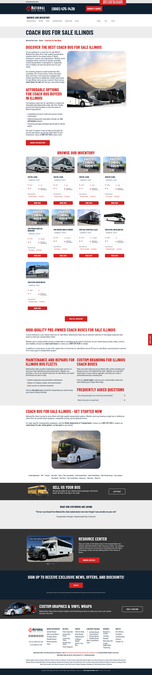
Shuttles (76, 652)
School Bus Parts (66, 635)
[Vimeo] (42, 636)
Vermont (73, 664)
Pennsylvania (119, 662)
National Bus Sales (32, 40)
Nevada (59, 662)
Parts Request (68, 647)
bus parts (35, 390)
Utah (69, 664)
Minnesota (33, 662)
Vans (48, 644)
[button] (45, 563)
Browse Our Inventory (31, 21)
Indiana (89, 660)
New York (85, 662)
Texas (66, 664)
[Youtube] (40, 636)
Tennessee (61, 664)
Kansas (96, 660)
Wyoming (110, 664)
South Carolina (47, 664)
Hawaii (77, 660)
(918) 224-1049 (38, 645)
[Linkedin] (37, 636)
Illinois (41, 40)
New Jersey (73, 662)
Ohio (104, 662)
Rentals (98, 21)
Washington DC (90, 664)
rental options (47, 425)
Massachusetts (122, 660)
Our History (119, 631)
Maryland (115, 660)
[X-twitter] (35, 636)
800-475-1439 (47, 134)
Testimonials (120, 636)
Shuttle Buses (51, 639)
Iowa (93, 660)
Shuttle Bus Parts (67, 643)
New (61, 652)
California (47, 660)
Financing (106, 647)
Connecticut (58, 660)
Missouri (44, 662)
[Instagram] (32, 636)
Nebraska (54, 662)
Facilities (118, 634)
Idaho (81, 660)
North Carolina (91, 662)
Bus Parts (41, 21)
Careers (118, 639)
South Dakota (55, 664)
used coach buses (51, 343)
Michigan (28, 662)
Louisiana (106, 660)
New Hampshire (65, 662)
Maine (111, 660)
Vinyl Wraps (79, 634)
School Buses (51, 631)
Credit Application (107, 644)
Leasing (106, 636)
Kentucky (101, 660)
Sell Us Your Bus (79, 644)
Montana (49, 662)
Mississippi (39, 662)
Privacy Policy (107, 670)
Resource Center (68, 21)
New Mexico (79, 662)
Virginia (78, 664)
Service (113, 21)
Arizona (37, 660)
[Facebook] (29, 636)
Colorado (52, 660)
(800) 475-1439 (63, 8)
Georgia (73, 660)
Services (48, 21)
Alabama (28, 660)
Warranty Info (108, 641)
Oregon (113, 662)
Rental (82, 655)
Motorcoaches (52, 641)
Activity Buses (52, 636)
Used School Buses (69, 652)
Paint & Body (79, 631)
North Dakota (99, 662)
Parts (106, 21)
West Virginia (98, 664)
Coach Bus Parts (66, 639)
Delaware (64, 660)
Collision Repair (78, 640)
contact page (88, 380)
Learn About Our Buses (57, 21)
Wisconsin (104, 664)
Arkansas (41, 660)
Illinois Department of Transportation (78, 423)
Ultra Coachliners (53, 634)
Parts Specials (68, 631)
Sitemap (101, 670)
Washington (83, 664)
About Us (77, 21)
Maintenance (79, 636)
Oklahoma (108, 662)
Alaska (32, 660)
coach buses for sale (33, 82)
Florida (69, 660)
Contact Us (119, 641)
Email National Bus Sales (32, 2)
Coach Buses (93, 634)
